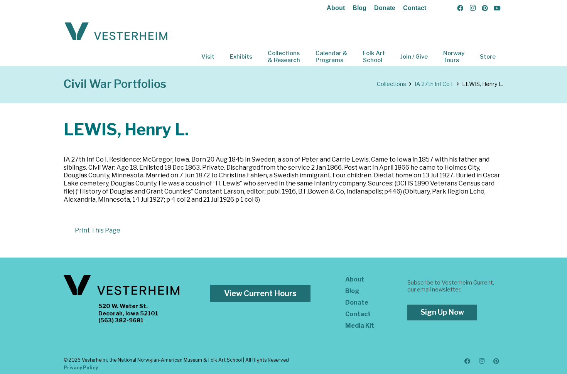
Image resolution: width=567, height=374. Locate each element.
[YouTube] (497, 8)
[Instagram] (472, 8)
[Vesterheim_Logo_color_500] (116, 31)
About (336, 8)
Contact (414, 8)
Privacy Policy (81, 368)
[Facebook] (460, 8)
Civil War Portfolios (115, 84)
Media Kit (359, 325)
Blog (359, 8)
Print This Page (97, 230)
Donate (384, 8)
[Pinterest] (485, 8)
